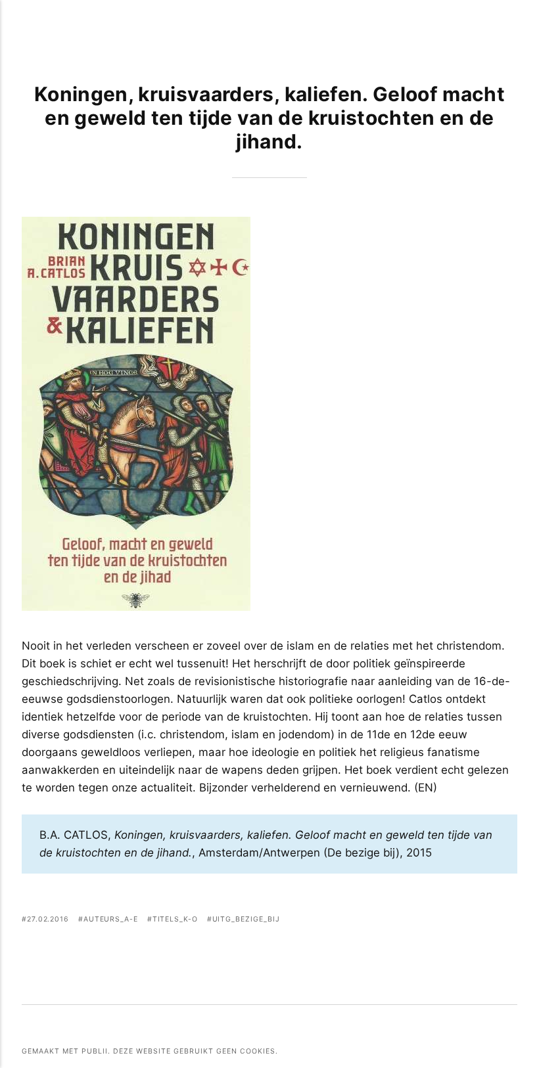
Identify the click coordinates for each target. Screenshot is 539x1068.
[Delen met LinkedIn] (493, 921)
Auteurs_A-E (110, 919)
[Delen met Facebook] (444, 921)
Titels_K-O (175, 919)
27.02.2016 (48, 919)
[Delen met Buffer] (509, 921)
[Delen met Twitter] (460, 921)
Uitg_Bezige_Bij (246, 919)
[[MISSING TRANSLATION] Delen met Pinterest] (477, 921)
